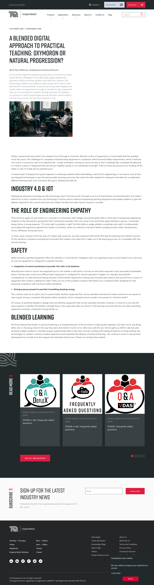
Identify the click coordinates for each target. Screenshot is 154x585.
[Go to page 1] (132, 456)
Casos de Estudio (98, 540)
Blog (110, 14)
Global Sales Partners (17, 5)
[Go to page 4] (140, 456)
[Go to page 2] (135, 456)
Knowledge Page (98, 544)
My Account (111, 4)
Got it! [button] (130, 579)
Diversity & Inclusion (127, 551)
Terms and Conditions (128, 544)
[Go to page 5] (143, 456)
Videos (94, 551)
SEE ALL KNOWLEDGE (35, 458)
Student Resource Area (100, 555)
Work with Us (124, 540)
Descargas (95, 537)
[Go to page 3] (138, 456)
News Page (96, 547)
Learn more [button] (116, 573)
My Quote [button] (132, 4)
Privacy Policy (125, 547)
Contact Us (99, 14)
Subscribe (135, 491)
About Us (88, 14)
